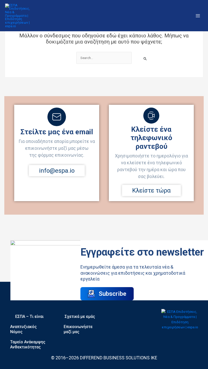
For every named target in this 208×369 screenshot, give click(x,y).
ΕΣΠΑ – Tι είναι (29, 316)
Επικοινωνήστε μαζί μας (78, 329)
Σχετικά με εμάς (80, 316)
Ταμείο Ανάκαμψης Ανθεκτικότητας (27, 344)
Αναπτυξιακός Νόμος (23, 329)
